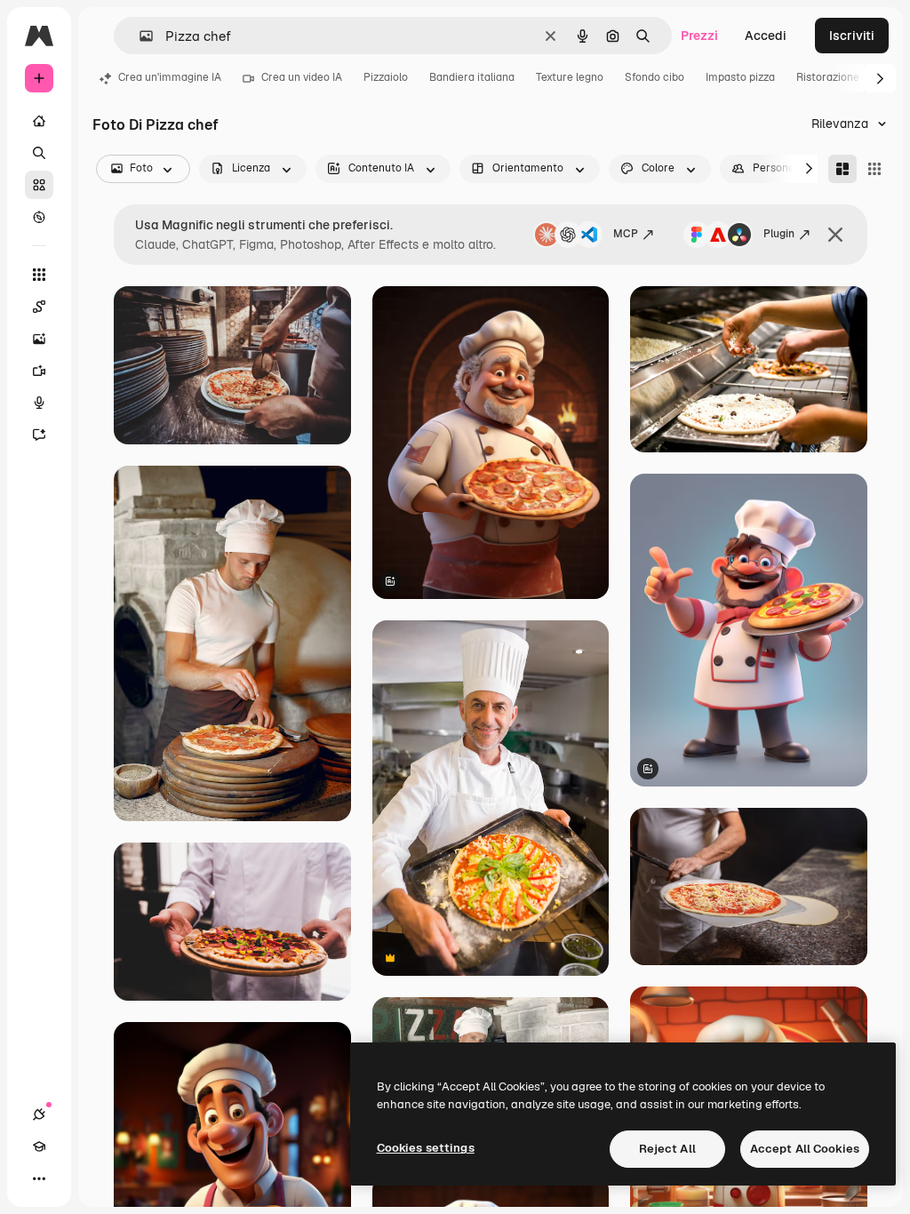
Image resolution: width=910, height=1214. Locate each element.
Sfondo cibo (654, 77)
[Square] (874, 169)
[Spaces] (39, 306)
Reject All (667, 1148)
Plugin (778, 234)
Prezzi (699, 36)
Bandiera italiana (472, 77)
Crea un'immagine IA (169, 77)
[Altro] (39, 1178)
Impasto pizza (740, 77)
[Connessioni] (39, 1114)
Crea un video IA (301, 77)
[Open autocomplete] (139, 36)
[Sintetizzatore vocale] (39, 402)
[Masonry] (842, 169)
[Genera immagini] (39, 338)
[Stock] (39, 185)
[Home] (39, 121)
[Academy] (39, 1146)
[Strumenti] (39, 274)
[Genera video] (39, 370)
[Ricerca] (39, 153)
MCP (625, 234)
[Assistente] (39, 434)
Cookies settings (426, 1147)
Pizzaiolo (385, 77)
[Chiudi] (835, 234)
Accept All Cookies (804, 1148)
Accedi (765, 36)
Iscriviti (851, 36)
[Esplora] (39, 217)
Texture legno (569, 77)
